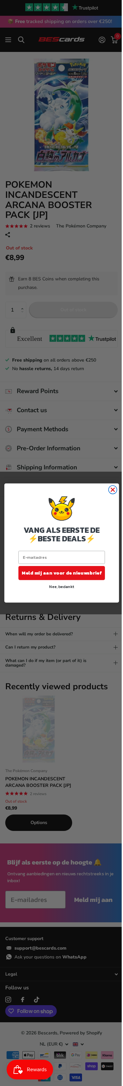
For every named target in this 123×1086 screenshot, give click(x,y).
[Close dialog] (110, 489)
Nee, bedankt (59, 586)
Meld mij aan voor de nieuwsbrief (59, 572)
